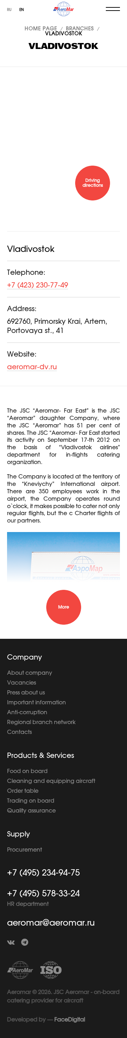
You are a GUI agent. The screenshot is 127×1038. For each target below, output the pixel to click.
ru (9, 10)
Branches (80, 28)
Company (24, 657)
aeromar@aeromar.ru (51, 923)
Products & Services (40, 755)
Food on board (27, 771)
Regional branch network (41, 722)
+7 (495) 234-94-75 (43, 873)
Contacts (19, 732)
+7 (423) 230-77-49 (37, 285)
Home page (41, 28)
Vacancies (21, 683)
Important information (36, 702)
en (21, 10)
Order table (22, 791)
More (63, 607)
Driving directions (93, 182)
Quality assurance (31, 811)
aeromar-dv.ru (32, 367)
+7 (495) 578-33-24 (43, 894)
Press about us (26, 693)
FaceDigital (69, 1019)
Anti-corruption (27, 712)
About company (29, 673)
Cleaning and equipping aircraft (51, 781)
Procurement (24, 850)
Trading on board (30, 801)
